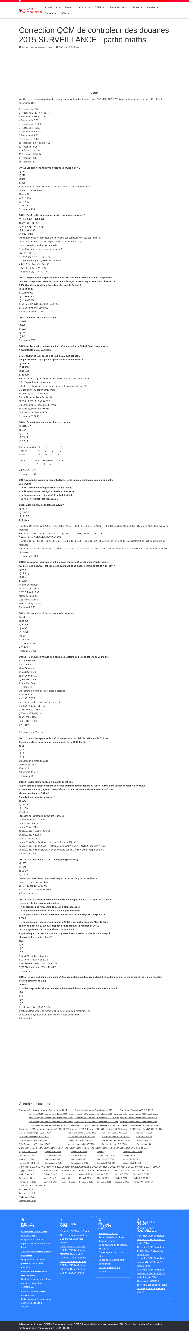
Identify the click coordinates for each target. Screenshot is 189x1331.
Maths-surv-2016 (26, 1197)
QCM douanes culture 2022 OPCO (34, 1136)
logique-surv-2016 (27, 1189)
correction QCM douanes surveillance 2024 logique (51, 1125)
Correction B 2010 (88, 1167)
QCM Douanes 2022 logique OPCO (34, 1144)
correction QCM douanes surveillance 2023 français (97, 1114)
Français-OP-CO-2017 (143, 1182)
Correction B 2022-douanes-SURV (85, 1129)
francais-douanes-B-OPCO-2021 (116, 1144)
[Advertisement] (94, 70)
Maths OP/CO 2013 (131, 1159)
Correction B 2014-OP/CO (110, 1148)
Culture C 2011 (103, 1174)
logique (100, 1152)
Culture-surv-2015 (79, 1155)
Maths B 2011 (68, 1178)
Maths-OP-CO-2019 (28, 1159)
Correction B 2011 (70, 1167)
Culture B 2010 (85, 1174)
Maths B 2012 (50, 1178)
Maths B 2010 (85, 1178)
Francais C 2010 (122, 1170)
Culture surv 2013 (130, 1155)
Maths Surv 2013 (26, 1174)
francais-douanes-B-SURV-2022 (82, 1133)
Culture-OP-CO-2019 (28, 1155)
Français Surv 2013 (27, 1182)
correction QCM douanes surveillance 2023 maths (96, 1121)
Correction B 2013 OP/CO (135, 1148)
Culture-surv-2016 (27, 1193)
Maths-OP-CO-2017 (142, 1178)
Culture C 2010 (121, 1174)
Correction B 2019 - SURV (149, 1129)
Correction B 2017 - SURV (58, 1148)
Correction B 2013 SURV (31, 1167)
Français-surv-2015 (79, 1163)
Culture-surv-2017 (53, 1155)
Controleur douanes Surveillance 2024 (48, 1110)
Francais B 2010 (86, 1170)
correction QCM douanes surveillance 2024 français (51, 1114)
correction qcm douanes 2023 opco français (139, 1114)
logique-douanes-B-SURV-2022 (81, 1144)
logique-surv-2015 (79, 1152)
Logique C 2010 (122, 1182)
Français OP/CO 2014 (106, 1163)
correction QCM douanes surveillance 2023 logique (96, 1125)
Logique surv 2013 (27, 1170)
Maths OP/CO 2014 (105, 1159)
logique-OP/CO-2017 (142, 1170)
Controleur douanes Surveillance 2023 (93, 1110)
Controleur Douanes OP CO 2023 (136, 1110)
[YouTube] (20, 1)
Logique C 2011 (104, 1182)
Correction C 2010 (124, 1167)
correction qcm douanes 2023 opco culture (138, 1118)
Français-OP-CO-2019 (29, 1163)
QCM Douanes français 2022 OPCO (35, 1133)
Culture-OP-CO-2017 (142, 1174)
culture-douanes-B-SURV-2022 (81, 1136)
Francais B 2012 (51, 1170)
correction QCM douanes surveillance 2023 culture (51, 1118)
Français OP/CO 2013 (132, 1152)
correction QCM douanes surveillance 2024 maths (51, 1121)
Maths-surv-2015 (78, 1159)
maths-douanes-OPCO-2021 (114, 1133)
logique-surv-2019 (144, 1133)
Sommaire (24, 1110)
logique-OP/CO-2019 (28, 1152)
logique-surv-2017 (53, 1152)
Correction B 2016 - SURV (32, 1185)
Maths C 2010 (121, 1178)
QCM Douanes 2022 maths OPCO (34, 1140)
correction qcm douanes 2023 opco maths (138, 1121)
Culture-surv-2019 (144, 1136)
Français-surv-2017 (53, 1163)
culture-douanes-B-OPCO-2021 (116, 1136)
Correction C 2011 (106, 1167)
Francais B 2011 (69, 1170)
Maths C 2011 (103, 1178)
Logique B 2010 (86, 1182)
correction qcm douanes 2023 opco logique (139, 1125)
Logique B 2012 (51, 1182)
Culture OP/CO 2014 (106, 1155)
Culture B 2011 (68, 1174)
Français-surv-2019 (145, 1144)
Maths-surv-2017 (52, 1159)
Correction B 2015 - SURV (84, 1148)
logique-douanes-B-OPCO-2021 (116, 1140)
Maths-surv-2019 (143, 1140)
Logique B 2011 (68, 1182)
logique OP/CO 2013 (132, 1163)
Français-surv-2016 (27, 1201)
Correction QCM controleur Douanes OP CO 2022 (43, 1129)
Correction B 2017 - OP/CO (146, 1167)
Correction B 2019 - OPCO (32, 1148)
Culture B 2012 (50, 1174)
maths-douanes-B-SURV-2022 (81, 1140)
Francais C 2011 (104, 1170)
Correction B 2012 (53, 1167)
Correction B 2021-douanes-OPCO (119, 1129)
